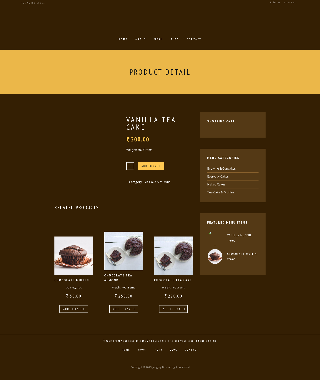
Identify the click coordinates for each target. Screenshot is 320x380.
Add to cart (151, 166)
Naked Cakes (216, 184)
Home (123, 39)
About (140, 39)
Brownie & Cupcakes (221, 168)
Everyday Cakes (218, 176)
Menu (158, 39)
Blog (175, 39)
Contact (194, 39)
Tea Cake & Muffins (156, 182)
